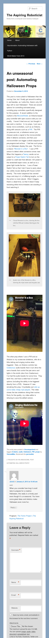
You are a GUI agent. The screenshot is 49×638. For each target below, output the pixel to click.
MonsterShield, (22, 115)
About (17, 40)
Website (14, 608)
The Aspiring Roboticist (24, 15)
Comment (15, 550)
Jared (12, 481)
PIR (30, 129)
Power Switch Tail (22, 157)
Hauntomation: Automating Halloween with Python (22, 48)
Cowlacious (11, 367)
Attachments (14, 623)
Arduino (15, 452)
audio (21, 452)
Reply (13, 507)
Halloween (27, 452)
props (37, 452)
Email (15, 595)
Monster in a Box (21, 148)
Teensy (26, 154)
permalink (30, 454)
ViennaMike (11, 454)
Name (15, 582)
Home (9, 40)
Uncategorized (29, 449)
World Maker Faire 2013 (15, 56)
